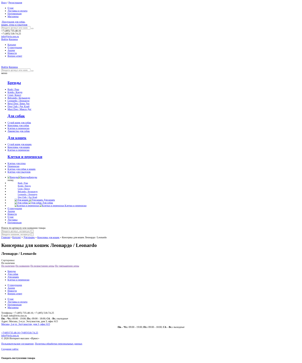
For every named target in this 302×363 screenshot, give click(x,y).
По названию (22, 266)
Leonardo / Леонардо (18, 100)
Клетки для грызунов (19, 172)
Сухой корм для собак (19, 122)
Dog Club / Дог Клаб (18, 106)
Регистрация (15, 2)
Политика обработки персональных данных (58, 343)
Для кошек (17, 138)
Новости (12, 53)
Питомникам (15, 13)
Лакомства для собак (19, 131)
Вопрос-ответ (15, 56)
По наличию (8, 266)
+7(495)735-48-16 (10, 332)
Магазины (13, 16)
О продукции (15, 47)
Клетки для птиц (17, 163)
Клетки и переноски (18, 128)
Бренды (14, 83)
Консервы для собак (18, 125)
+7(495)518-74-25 (29, 332)
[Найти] (32, 28)
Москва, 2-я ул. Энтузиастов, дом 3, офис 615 (25, 324)
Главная (5, 237)
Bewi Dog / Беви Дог (19, 103)
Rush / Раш (13, 89)
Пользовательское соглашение (17, 343)
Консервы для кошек (19, 147)
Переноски (13, 166)
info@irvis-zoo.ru (10, 36)
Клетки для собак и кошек (22, 169)
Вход (4, 2)
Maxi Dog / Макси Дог (19, 109)
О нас (11, 8)
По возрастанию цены (42, 266)
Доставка (12, 219)
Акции (11, 50)
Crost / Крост (14, 95)
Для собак (16, 116)
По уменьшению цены (67, 266)
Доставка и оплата (17, 10)
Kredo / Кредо (15, 92)
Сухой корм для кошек (20, 144)
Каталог (16, 237)
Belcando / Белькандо (19, 98)
